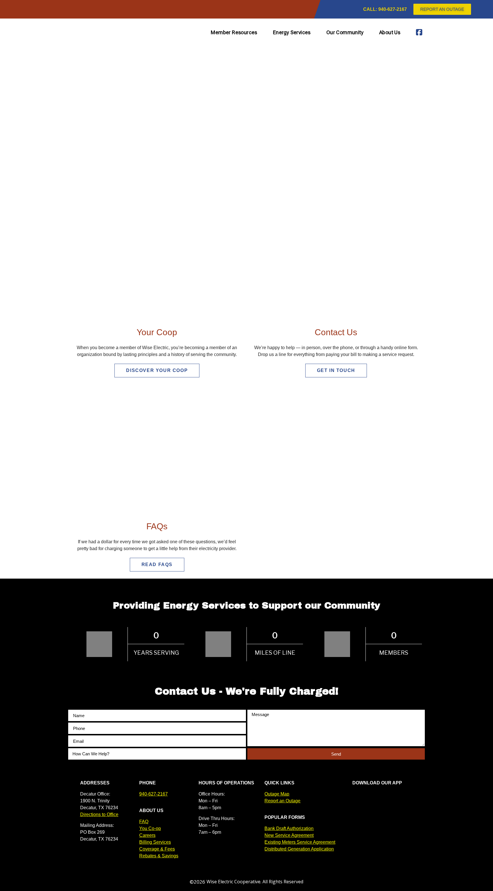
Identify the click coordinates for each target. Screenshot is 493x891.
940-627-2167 (153, 794)
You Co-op (150, 828)
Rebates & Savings (158, 855)
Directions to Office (99, 814)
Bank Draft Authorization (289, 828)
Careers (147, 835)
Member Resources (234, 32)
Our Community (344, 32)
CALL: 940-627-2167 (385, 9)
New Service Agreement (289, 835)
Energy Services (292, 32)
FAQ (143, 821)
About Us (389, 32)
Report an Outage (282, 800)
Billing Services (155, 842)
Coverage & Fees (157, 849)
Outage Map (276, 794)
